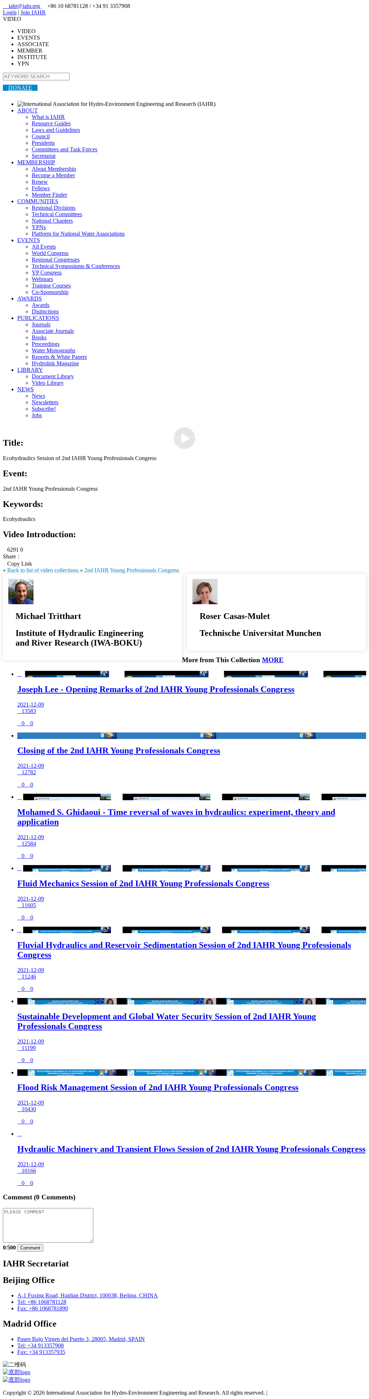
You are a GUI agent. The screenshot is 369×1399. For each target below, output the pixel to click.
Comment (30, 1248)
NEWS (25, 389)
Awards (40, 305)
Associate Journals (53, 331)
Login (10, 12)
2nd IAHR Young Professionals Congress (131, 570)
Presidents (43, 143)
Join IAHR (33, 12)
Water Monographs (53, 350)
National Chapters (52, 221)
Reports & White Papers (59, 357)
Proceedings (45, 344)
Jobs (37, 415)
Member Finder (49, 195)
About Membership (54, 169)
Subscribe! (44, 409)
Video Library (48, 383)
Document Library (53, 376)
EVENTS (28, 240)
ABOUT (27, 110)
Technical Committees (57, 214)
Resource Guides (51, 123)
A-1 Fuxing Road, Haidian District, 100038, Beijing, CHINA (87, 1295)
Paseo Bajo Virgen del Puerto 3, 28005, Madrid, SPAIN (81, 1339)
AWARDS (29, 298)
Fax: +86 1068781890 (42, 1308)
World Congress (50, 253)
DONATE (20, 88)
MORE (273, 660)
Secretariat (43, 156)
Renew (40, 182)
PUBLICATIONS (38, 318)
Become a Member (53, 175)
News (38, 396)
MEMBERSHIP (36, 162)
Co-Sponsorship (50, 292)
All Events (44, 247)
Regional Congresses (56, 260)
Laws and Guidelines (56, 130)
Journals (41, 324)
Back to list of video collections (43, 570)
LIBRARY (30, 370)
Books (39, 337)
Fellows (41, 188)
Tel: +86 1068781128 (41, 1302)
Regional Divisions (53, 208)
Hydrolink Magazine (55, 363)
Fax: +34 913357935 (41, 1352)
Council (41, 136)
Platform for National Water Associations (78, 234)
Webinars (42, 279)
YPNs (39, 227)
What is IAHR (48, 117)
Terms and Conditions (294, 1393)
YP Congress (47, 272)
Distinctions (45, 311)
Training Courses (51, 285)
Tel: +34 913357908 (40, 1345)
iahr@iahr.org (22, 6)
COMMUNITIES (37, 201)
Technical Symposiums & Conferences (76, 266)
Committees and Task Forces (64, 149)
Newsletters (45, 402)
